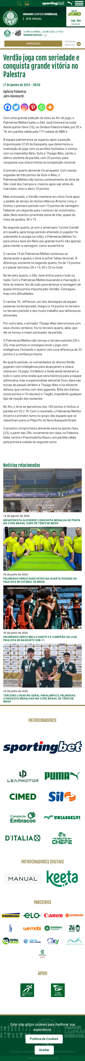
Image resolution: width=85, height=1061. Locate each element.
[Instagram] (24, 107)
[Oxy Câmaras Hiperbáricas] (53, 941)
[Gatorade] (74, 915)
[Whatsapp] (41, 107)
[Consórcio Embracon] (22, 817)
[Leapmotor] (22, 776)
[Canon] (53, 915)
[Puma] (62, 776)
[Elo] (32, 915)
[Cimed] (22, 796)
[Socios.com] (53, 928)
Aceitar (44, 1050)
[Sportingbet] (42, 747)
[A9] (10, 928)
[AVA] (74, 941)
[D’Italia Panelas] (22, 838)
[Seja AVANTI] (74, 13)
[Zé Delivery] (74, 928)
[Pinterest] (33, 107)
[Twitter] (16, 107)
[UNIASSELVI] (62, 817)
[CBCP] (58, 990)
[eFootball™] (42, 954)
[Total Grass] (10, 941)
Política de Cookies (44, 1039)
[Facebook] (7, 107)
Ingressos (33, 43)
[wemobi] (32, 928)
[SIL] (62, 796)
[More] (50, 107)
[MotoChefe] (62, 838)
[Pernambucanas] (10, 915)
